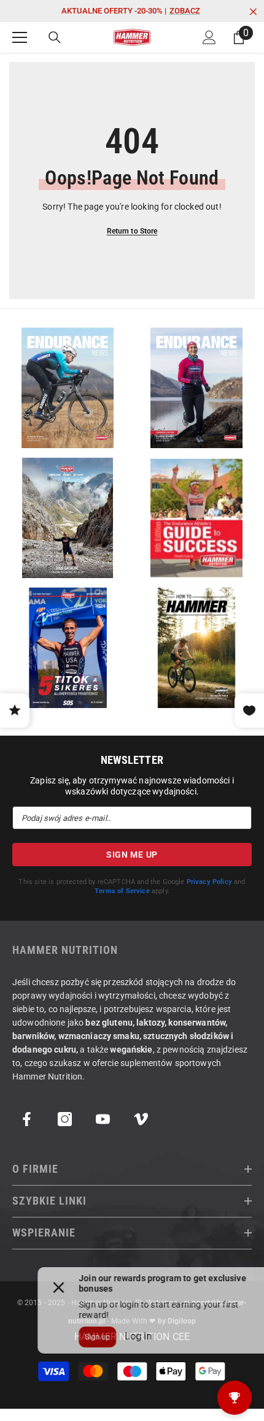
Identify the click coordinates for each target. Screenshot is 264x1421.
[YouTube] (102, 1119)
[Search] (54, 37)
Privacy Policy (209, 882)
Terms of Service (122, 891)
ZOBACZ (184, 10)
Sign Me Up (132, 854)
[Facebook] (26, 1119)
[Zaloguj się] (209, 37)
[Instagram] (64, 1119)
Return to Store (132, 231)
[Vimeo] (140, 1119)
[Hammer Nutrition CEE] (67, 387)
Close (253, 12)
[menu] (19, 37)
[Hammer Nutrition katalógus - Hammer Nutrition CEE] (67, 517)
